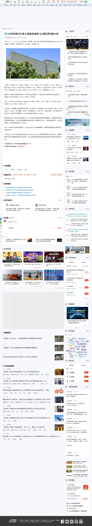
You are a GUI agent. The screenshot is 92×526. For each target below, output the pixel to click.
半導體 (72, 381)
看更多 (59, 200)
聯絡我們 (44, 520)
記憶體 (72, 372)
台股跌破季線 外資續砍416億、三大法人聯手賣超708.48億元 (53, 283)
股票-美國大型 (74, 274)
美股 (23, 2)
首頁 (11, 2)
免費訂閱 (85, 498)
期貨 (47, 5)
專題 (70, 5)
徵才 (48, 520)
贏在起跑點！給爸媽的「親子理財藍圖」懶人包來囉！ (25, 174)
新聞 (15, 2)
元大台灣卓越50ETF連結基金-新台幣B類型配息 (75, 279)
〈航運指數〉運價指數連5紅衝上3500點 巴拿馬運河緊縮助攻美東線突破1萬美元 (12, 283)
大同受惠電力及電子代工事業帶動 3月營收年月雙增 (18, 187)
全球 (39, 2)
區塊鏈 (51, 5)
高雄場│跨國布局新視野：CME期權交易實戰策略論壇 (80, 202)
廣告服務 (32, 520)
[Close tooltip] (12, 242)
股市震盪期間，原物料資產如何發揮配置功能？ (12, 265)
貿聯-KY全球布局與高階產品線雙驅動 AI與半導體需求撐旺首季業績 (45, 240)
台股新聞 (10, 28)
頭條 (6, 5)
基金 (31, 2)
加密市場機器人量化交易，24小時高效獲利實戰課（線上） (80, 195)
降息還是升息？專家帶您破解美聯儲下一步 (18, 144)
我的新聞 (79, 5)
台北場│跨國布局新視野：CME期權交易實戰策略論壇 (80, 188)
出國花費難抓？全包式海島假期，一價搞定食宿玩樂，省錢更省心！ (33, 283)
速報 (34, 5)
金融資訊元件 (38, 520)
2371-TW (11, 41)
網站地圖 (52, 520)
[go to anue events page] (79, 2)
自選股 (85, 5)
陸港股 (27, 2)
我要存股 (59, 174)
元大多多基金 (69, 292)
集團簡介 (26, 520)
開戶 (87, 272)
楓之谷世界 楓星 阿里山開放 (33, 264)
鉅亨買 (48, 2)
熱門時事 (29, 5)
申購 (87, 280)
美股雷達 (74, 145)
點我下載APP (21, 146)
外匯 (35, 2)
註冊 (86, 2)
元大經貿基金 (69, 286)
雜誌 (74, 5)
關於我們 (21, 520)
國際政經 (74, 134)
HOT (73, 179)
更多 (86, 36)
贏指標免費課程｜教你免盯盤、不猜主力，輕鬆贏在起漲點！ (80, 181)
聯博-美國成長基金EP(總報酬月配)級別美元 (75, 271)
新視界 (65, 5)
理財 (61, 5)
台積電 (72, 377)
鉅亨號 (53, 2)
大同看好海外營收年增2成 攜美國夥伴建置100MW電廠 (19, 190)
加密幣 (43, 2)
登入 (83, 2)
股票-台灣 (73, 282)
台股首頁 (54, 174)
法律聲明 (58, 520)
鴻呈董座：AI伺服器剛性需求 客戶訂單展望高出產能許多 (16, 240)
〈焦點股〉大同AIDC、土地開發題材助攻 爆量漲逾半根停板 (20, 195)
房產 (56, 5)
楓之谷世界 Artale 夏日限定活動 (53, 265)
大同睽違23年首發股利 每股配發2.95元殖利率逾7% (18, 192)
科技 (19, 5)
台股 (19, 2)
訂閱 (58, 2)
